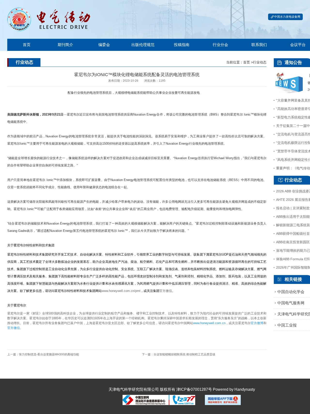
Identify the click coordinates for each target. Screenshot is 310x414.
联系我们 (259, 45)
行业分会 (220, 45)
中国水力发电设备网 (287, 16)
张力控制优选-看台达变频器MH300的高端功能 (49, 354)
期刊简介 (65, 45)
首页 (27, 45)
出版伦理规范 (143, 45)
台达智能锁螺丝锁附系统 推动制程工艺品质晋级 (184, 354)
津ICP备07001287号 (194, 389)
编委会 (104, 45)
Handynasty (244, 389)
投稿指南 (181, 45)
